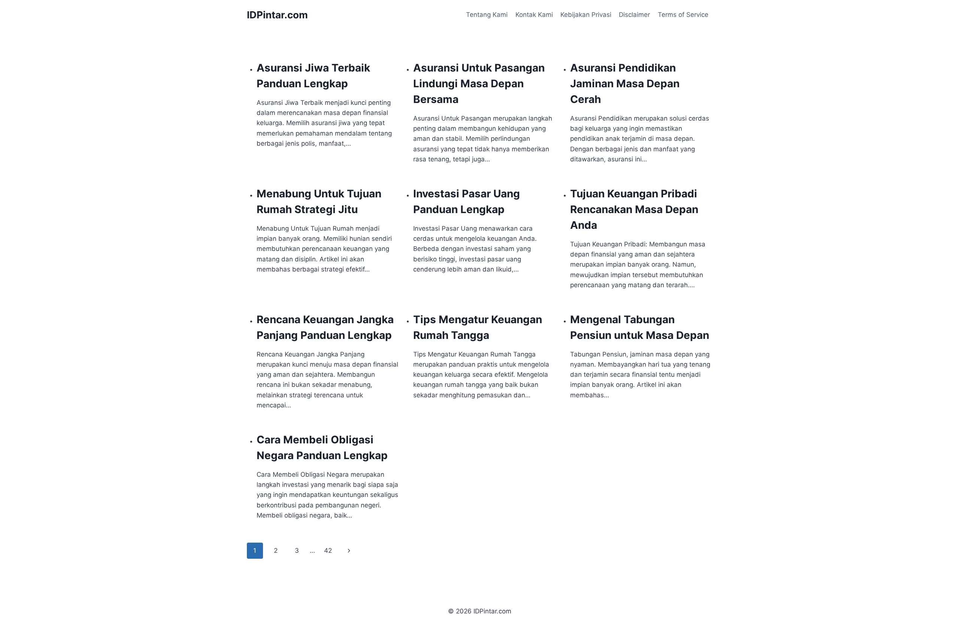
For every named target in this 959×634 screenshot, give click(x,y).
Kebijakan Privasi (585, 14)
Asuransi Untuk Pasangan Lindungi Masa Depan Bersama (479, 83)
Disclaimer (634, 14)
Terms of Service (683, 14)
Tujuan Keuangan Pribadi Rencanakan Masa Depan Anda (634, 209)
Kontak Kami (534, 14)
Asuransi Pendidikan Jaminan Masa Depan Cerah (625, 83)
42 (328, 550)
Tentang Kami (487, 14)
